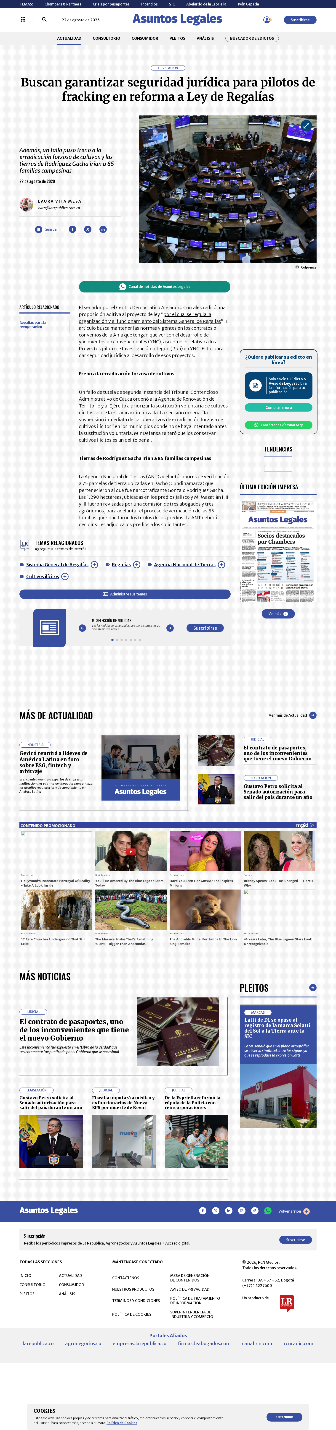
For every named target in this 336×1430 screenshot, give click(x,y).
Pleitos (254, 987)
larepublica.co (38, 1343)
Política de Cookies (122, 1423)
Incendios (149, 4)
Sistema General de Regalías (57, 564)
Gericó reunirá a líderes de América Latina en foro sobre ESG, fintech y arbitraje (53, 762)
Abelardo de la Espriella (206, 4)
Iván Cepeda (248, 4)
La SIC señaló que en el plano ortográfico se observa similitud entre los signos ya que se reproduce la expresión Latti (276, 1050)
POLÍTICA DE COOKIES (131, 1314)
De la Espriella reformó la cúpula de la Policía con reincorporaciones (192, 1102)
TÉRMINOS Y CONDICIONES (136, 1300)
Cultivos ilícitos (42, 576)
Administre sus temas (128, 594)
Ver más (275, 614)
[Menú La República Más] (23, 20)
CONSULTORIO (106, 38)
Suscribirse (300, 20)
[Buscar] (44, 20)
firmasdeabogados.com (204, 1343)
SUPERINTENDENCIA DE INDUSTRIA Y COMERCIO (191, 1314)
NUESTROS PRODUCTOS (133, 1289)
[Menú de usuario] (266, 20)
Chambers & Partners (63, 4)
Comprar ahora (279, 407)
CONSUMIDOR (145, 38)
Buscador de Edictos (252, 38)
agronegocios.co (83, 1343)
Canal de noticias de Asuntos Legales (159, 286)
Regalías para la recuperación (32, 325)
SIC (172, 4)
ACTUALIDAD (69, 38)
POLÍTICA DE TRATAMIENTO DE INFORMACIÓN (195, 1300)
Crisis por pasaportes (111, 4)
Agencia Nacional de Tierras (185, 564)
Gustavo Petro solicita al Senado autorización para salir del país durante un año (278, 791)
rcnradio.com (298, 1343)
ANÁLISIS (205, 38)
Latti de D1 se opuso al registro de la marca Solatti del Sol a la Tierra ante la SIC (277, 1028)
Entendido (284, 1417)
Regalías (121, 564)
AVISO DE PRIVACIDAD (189, 1289)
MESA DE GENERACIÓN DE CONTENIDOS (190, 1277)
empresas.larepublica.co (139, 1343)
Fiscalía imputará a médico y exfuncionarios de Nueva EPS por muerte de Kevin (123, 1102)
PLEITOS (177, 38)
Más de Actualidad (56, 715)
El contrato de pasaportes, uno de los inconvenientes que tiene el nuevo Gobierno (278, 753)
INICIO (25, 1275)
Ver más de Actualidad (288, 715)
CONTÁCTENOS (125, 1278)
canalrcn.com (257, 1343)
